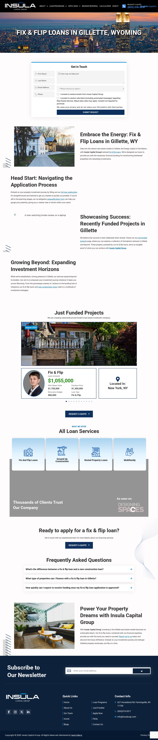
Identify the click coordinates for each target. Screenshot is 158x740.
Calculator (105, 6)
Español (152, 6)
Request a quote (134, 4)
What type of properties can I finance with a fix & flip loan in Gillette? (61, 578)
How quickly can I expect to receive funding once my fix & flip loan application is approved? (72, 587)
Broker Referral (90, 6)
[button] (66, 401)
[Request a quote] (124, 6)
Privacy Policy (147, 735)
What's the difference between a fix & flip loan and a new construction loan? (65, 569)
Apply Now (73, 6)
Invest (115, 6)
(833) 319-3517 (136, 7)
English (144, 6)
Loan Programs (56, 6)
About (42, 6)
